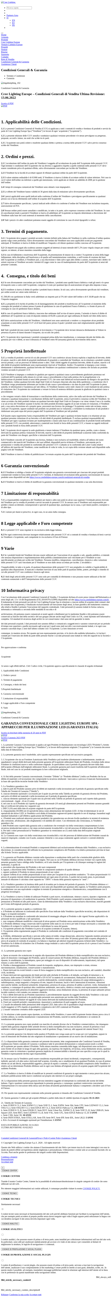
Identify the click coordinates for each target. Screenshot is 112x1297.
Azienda (4, 37)
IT (8, 18)
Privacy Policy (42, 1138)
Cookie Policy (55, 1138)
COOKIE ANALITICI (10, 1224)
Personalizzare (7, 1159)
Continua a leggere (9, 1157)
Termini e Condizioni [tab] (16, 76)
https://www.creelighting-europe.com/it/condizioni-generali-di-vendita (60, 477)
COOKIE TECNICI (9, 1193)
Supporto (5, 54)
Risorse (4, 52)
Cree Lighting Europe (10, 42)
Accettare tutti (7, 1162)
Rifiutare (5, 1294)
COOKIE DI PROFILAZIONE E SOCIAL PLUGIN (21, 1249)
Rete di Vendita (7, 59)
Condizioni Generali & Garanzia (15, 62)
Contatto (4, 57)
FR (13, 25)
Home (3, 35)
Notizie (4, 49)
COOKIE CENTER (9, 1171)
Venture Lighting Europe (12, 44)
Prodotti (4, 40)
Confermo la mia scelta (19, 1294)
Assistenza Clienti (9, 64)
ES (13, 23)
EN (13, 20)
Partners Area (12, 15)
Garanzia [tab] (10, 78)
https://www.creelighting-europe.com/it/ (92, 599)
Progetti (4, 47)
